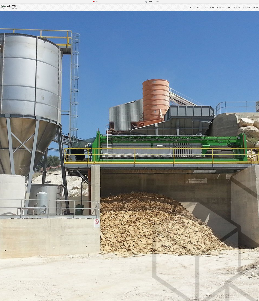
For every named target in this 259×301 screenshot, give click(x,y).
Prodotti (205, 7)
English (96, 1)
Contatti (255, 7)
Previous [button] (4, 150)
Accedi (150, 1)
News (229, 7)
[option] (129, 150)
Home (191, 7)
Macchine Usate (221, 7)
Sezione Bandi (236, 7)
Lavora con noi (246, 7)
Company (198, 7)
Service (212, 7)
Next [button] (254, 150)
